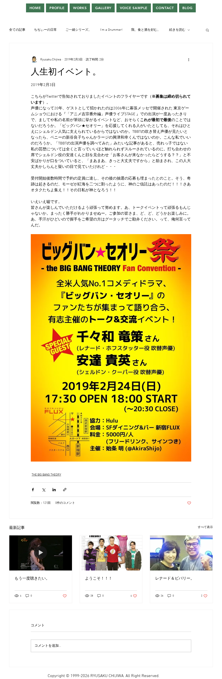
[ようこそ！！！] (111, 552)
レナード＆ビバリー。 (174, 578)
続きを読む (177, 30)
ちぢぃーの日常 (45, 30)
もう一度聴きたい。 (32, 578)
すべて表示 (205, 527)
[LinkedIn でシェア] (54, 490)
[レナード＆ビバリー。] (181, 552)
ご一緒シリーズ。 (78, 30)
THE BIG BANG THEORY (46, 475)
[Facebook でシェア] (33, 490)
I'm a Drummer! (111, 30)
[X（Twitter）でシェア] (43, 490)
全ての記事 (17, 30)
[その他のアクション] (188, 59)
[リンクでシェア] (65, 490)
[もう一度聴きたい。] (40, 552)
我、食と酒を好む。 (145, 30)
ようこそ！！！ (98, 578)
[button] (207, 30)
